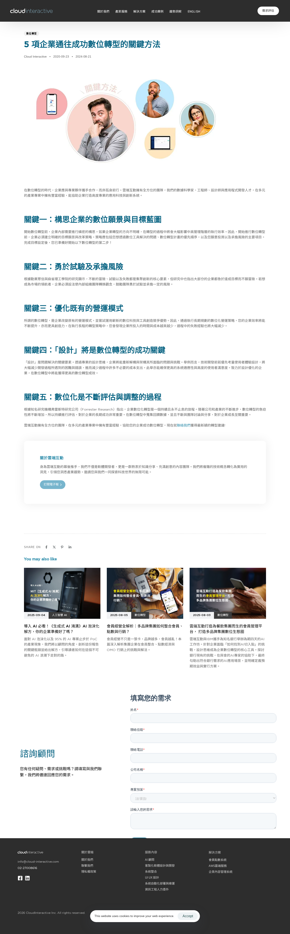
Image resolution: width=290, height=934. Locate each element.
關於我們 (103, 11)
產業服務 (121, 11)
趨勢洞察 (175, 11)
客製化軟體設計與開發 (160, 865)
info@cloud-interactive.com (38, 861)
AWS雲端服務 (218, 865)
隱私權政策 (88, 871)
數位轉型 (31, 33)
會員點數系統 (218, 860)
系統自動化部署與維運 (160, 883)
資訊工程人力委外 (157, 889)
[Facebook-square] (20, 878)
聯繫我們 (87, 865)
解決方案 (139, 11)
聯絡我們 (183, 425)
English (194, 11)
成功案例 (157, 11)
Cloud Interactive (35, 56)
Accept (188, 916)
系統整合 (151, 871)
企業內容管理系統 (220, 871)
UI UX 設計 (152, 877)
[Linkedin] (27, 878)
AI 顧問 (149, 859)
